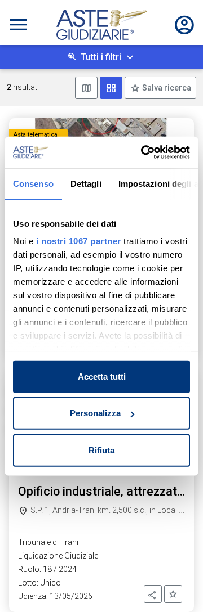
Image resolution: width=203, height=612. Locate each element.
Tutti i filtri (101, 57)
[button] (153, 594)
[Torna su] (175, 585)
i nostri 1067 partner (78, 241)
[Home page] (101, 24)
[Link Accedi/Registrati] (184, 25)
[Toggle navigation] (18, 25)
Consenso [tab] (33, 183)
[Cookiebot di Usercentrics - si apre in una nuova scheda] (143, 152)
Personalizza (95, 413)
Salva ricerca (165, 87)
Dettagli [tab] (86, 183)
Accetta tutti (102, 376)
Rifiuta (101, 449)
